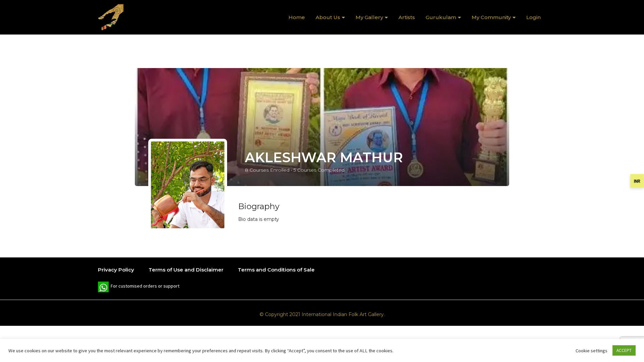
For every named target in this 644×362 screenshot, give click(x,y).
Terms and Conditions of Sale (276, 269)
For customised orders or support (138, 287)
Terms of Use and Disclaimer (186, 269)
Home (296, 17)
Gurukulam (441, 17)
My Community (491, 17)
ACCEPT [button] (624, 350)
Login (533, 17)
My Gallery (369, 17)
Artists (406, 17)
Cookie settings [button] (591, 351)
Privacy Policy (116, 269)
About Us (328, 17)
